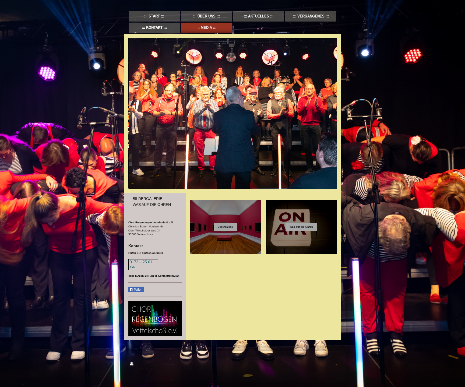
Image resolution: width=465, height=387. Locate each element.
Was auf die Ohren (301, 226)
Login (331, 363)
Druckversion (144, 364)
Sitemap (161, 364)
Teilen (138, 289)
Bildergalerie (225, 226)
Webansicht (327, 367)
